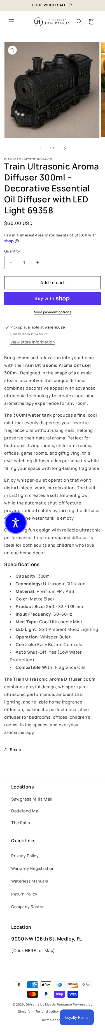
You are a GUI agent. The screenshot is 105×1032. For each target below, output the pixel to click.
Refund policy (47, 1011)
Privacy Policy (25, 855)
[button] (11, 21)
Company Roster (27, 906)
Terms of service (55, 1020)
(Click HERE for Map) (33, 950)
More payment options (52, 312)
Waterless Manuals (29, 881)
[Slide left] (40, 148)
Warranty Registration (33, 868)
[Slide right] (65, 148)
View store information (32, 342)
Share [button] (15, 749)
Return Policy (24, 894)
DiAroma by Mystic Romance (49, 1004)
